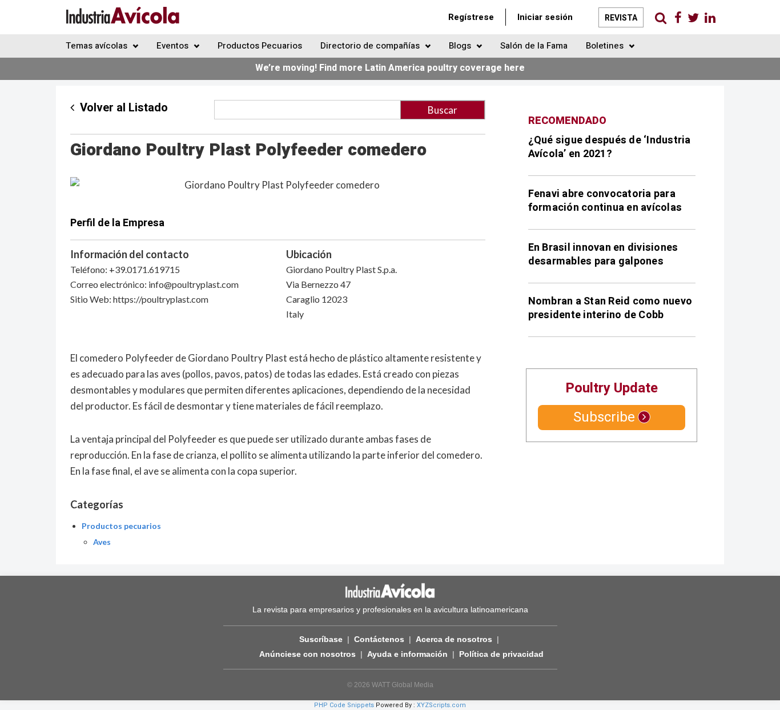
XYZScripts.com (441, 705)
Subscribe (604, 417)
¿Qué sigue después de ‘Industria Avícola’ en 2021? (609, 147)
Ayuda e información (407, 654)
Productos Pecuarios (260, 45)
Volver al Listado (124, 107)
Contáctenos (379, 639)
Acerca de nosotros (454, 639)
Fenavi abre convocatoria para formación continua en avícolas (605, 200)
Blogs (461, 45)
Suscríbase (321, 639)
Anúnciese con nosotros (307, 654)
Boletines (606, 45)
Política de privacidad (501, 654)
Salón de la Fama (534, 45)
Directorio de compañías (371, 45)
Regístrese (471, 17)
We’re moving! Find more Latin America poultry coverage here (390, 68)
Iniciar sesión (545, 17)
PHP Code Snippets (344, 705)
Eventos (173, 45)
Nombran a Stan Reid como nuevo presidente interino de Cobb (610, 308)
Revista (621, 18)
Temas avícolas (98, 45)
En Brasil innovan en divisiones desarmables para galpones (603, 254)
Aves (102, 542)
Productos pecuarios (121, 526)
